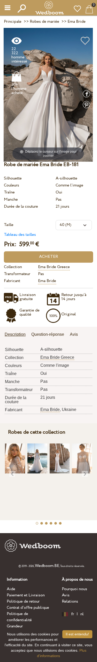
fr (72, 614)
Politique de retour (23, 601)
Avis (66, 595)
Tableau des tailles (20, 235)
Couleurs (11, 185)
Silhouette (13, 178)
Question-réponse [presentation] (47, 334)
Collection (13, 266)
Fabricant (12, 280)
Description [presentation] (15, 334)
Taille (8, 224)
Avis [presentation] (74, 334)
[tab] (17, 335)
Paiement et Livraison (26, 595)
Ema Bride (47, 281)
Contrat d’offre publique (28, 608)
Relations (70, 601)
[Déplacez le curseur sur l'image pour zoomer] (48, 94)
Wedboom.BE (47, 566)
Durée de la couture (21, 206)
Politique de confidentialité (19, 617)
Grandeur (15, 626)
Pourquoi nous (74, 589)
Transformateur (17, 273)
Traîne (9, 192)
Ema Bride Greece (54, 267)
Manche (11, 199)
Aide (11, 589)
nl (82, 614)
